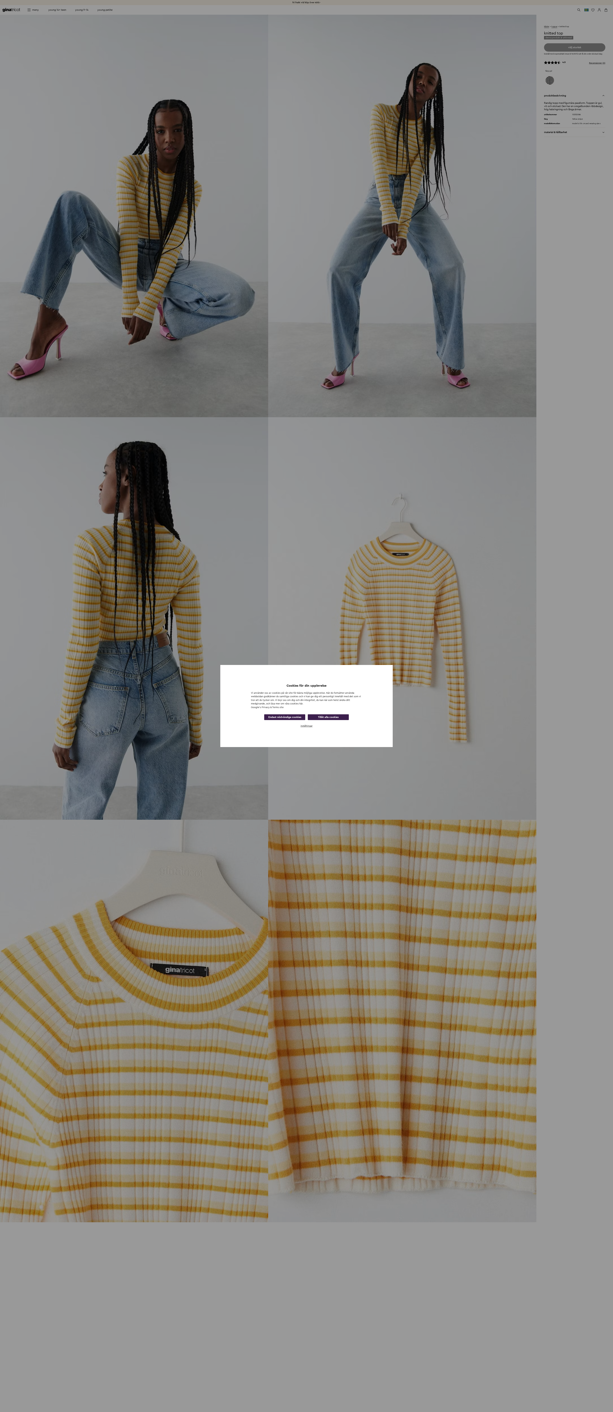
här (301, 703)
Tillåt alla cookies (328, 717)
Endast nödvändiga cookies (284, 717)
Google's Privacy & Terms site (267, 707)
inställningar (307, 726)
